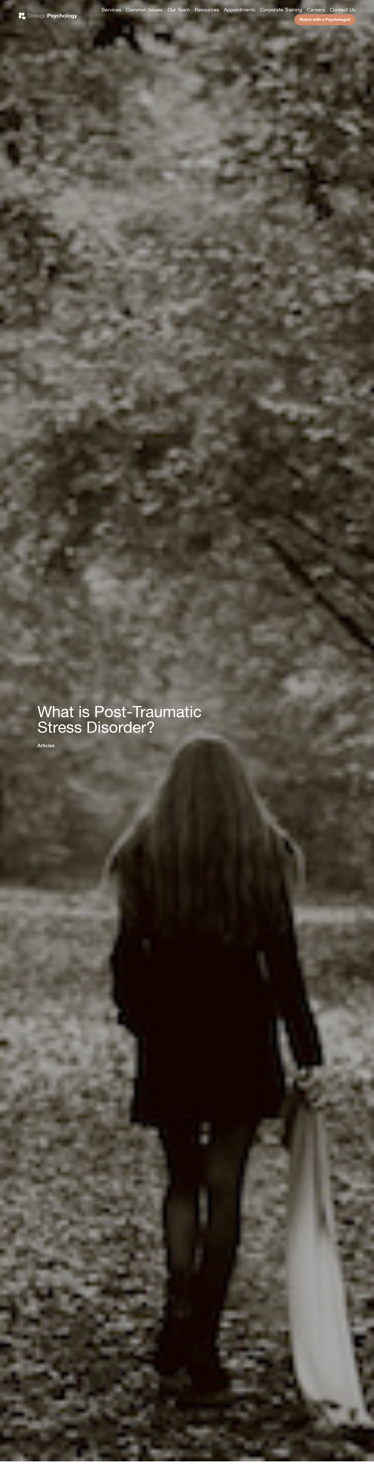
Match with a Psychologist (324, 19)
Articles (46, 745)
